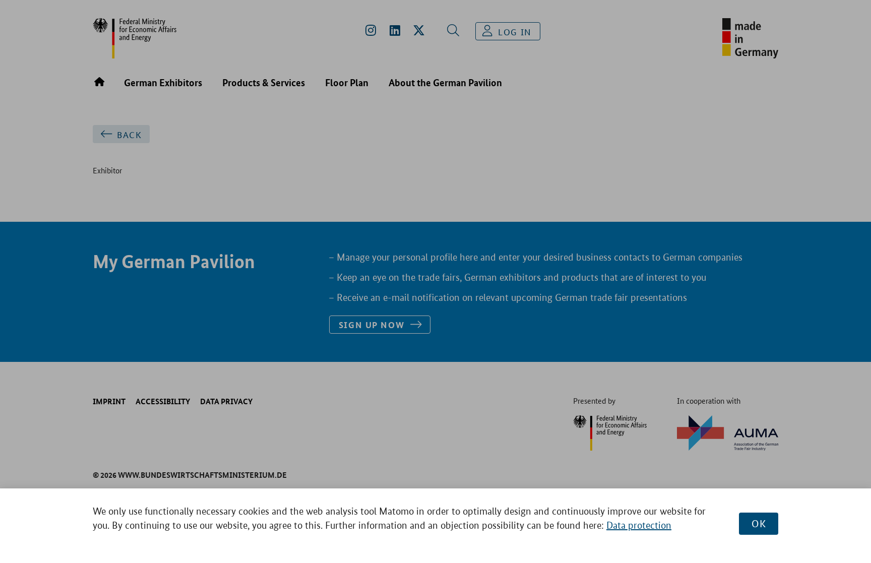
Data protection (638, 525)
